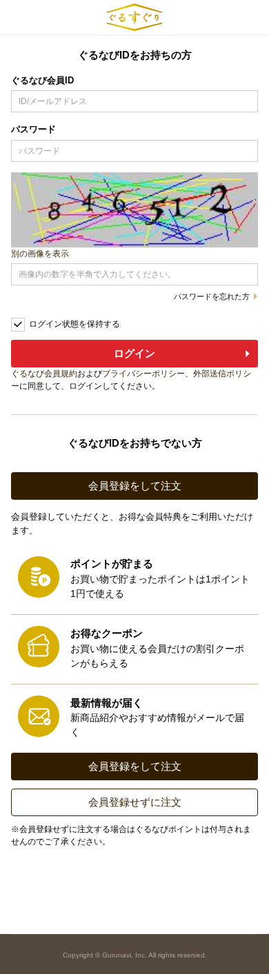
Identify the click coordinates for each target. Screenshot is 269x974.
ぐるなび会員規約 (44, 373)
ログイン (134, 353)
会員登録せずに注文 (134, 802)
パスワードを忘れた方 (212, 297)
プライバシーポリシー (143, 373)
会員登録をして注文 (134, 485)
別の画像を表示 (40, 253)
